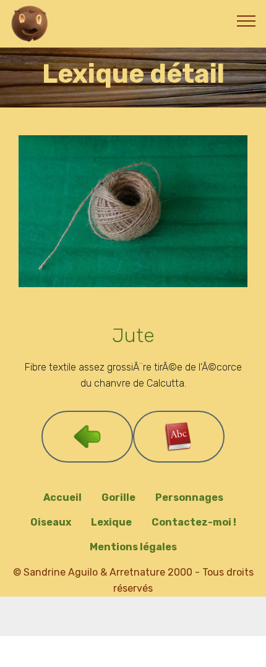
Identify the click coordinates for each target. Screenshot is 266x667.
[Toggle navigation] (246, 20)
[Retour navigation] (87, 437)
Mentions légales (133, 547)
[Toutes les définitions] (179, 437)
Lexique (111, 522)
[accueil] (30, 24)
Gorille (118, 497)
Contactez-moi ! (194, 522)
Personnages (189, 497)
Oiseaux (50, 522)
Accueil (62, 497)
